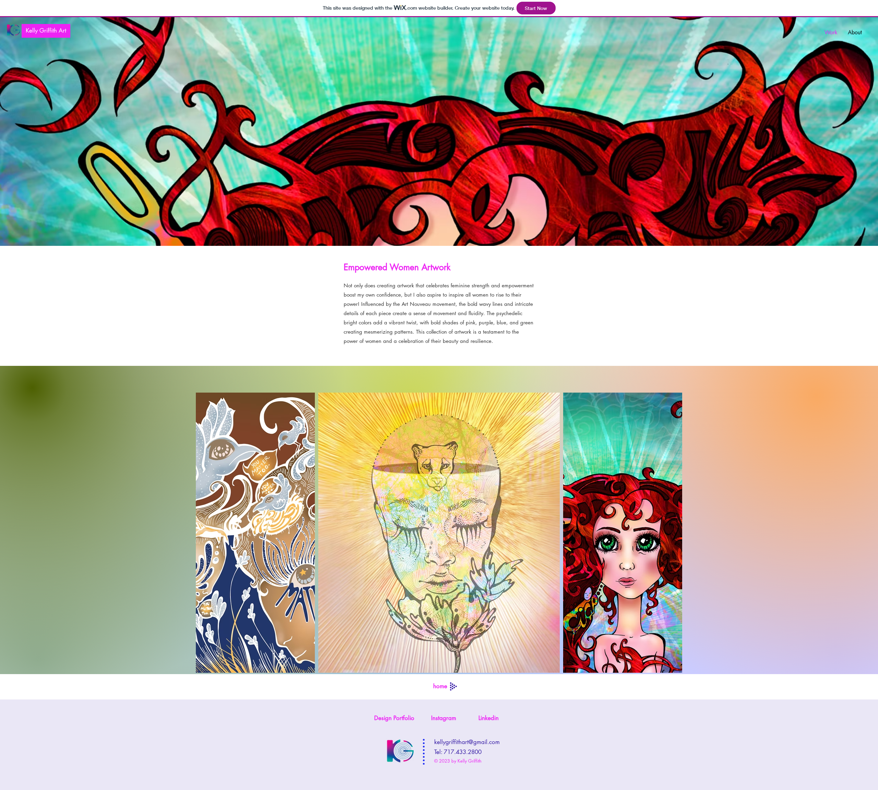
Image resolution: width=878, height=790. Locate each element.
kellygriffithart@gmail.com (467, 742)
